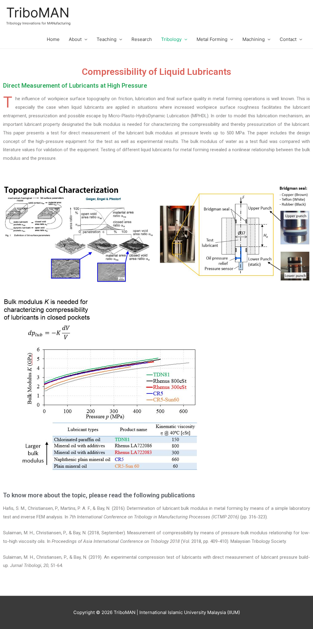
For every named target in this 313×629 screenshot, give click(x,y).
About (75, 39)
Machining (253, 39)
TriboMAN (37, 12)
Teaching (106, 39)
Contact (288, 39)
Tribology (171, 39)
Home (53, 39)
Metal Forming (212, 39)
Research (141, 39)
